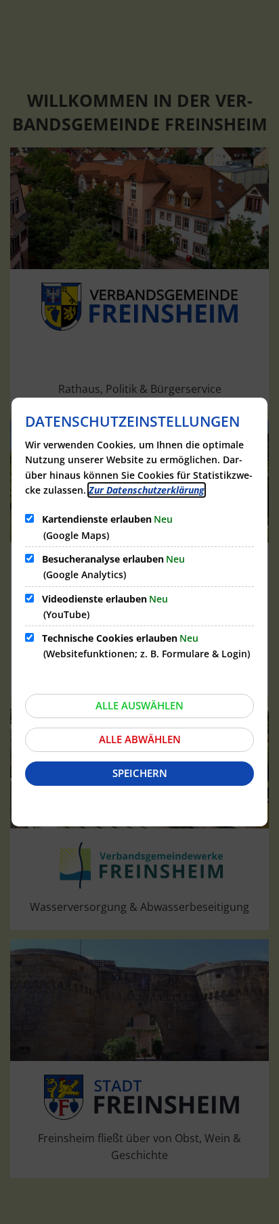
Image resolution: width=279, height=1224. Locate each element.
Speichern (139, 773)
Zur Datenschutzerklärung (147, 490)
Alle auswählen (139, 705)
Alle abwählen (140, 739)
